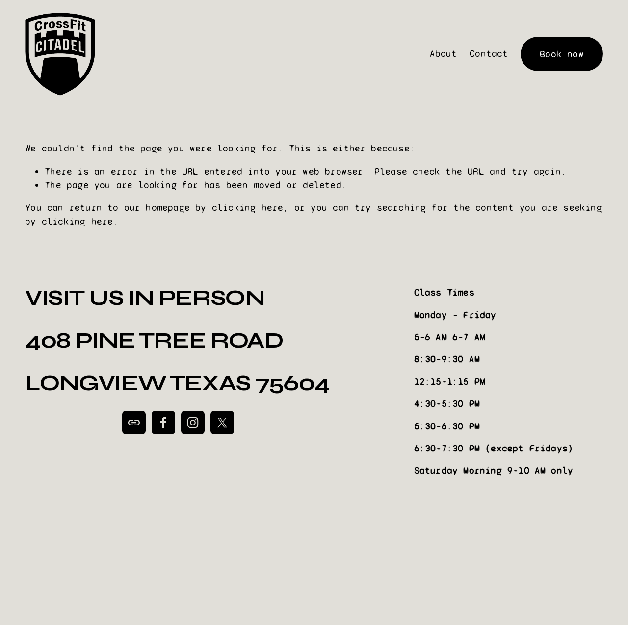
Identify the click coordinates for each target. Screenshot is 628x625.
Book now (562, 54)
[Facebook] (163, 422)
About (443, 53)
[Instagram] (193, 422)
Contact (489, 53)
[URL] (134, 422)
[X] (222, 422)
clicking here (248, 207)
